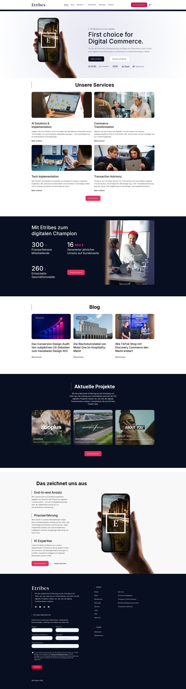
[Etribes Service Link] (81, 5)
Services (121, 592)
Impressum (98, 632)
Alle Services (93, 198)
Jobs (96, 610)
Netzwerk (102, 5)
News (96, 595)
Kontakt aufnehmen (139, 5)
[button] (81, 5)
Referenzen (92, 5)
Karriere (111, 5)
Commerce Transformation (127, 599)
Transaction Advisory (125, 606)
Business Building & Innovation (128, 603)
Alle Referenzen (93, 454)
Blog (72, 5)
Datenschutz (98, 635)
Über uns (97, 617)
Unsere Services (76, 272)
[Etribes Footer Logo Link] (40, 588)
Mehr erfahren (96, 59)
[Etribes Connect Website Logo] (40, 4)
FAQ (95, 614)
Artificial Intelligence (125, 595)
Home (66, 5)
